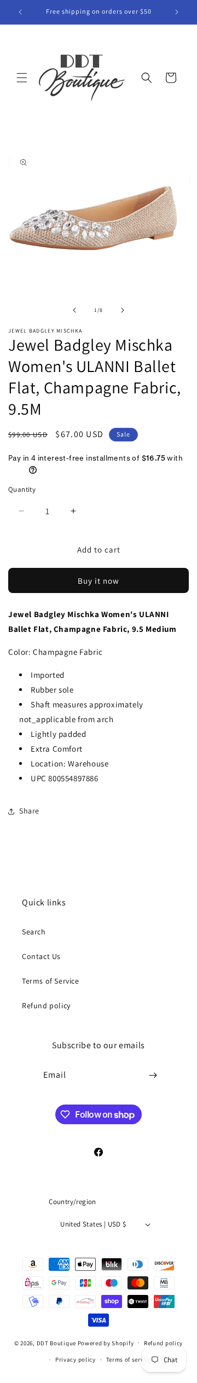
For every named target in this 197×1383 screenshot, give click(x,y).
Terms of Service (50, 981)
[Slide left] (74, 310)
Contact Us (41, 956)
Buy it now (98, 581)
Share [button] (29, 811)
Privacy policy (75, 1359)
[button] (22, 78)
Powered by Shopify (106, 1342)
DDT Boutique (56, 1342)
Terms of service (129, 1359)
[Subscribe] (153, 1075)
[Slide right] (123, 310)
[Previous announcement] (20, 12)
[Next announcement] (177, 12)
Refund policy (46, 1005)
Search (34, 932)
